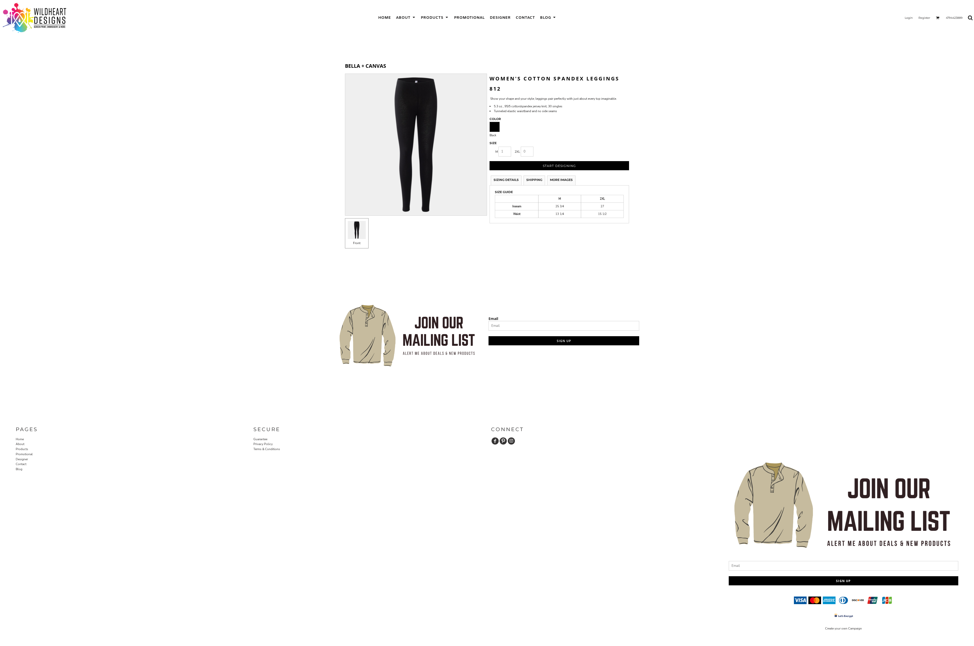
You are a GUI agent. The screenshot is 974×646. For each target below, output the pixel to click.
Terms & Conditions (266, 449)
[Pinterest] (503, 441)
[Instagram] (511, 441)
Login (909, 18)
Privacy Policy (263, 444)
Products (22, 449)
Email (493, 318)
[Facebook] (495, 441)
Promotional (24, 454)
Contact (21, 464)
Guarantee (260, 439)
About (20, 444)
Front (356, 243)
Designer (22, 459)
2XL (517, 152)
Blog (19, 469)
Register (924, 18)
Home (20, 439)
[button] (405, 18)
